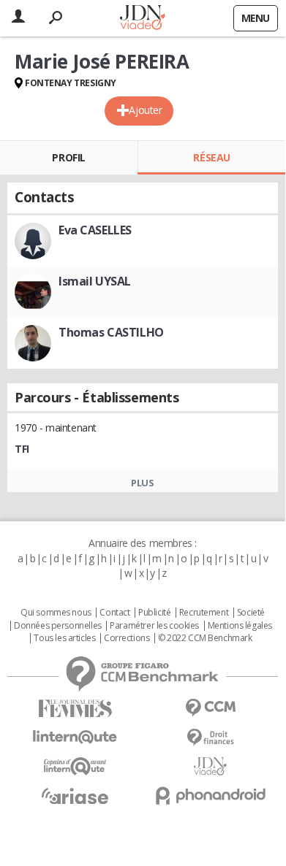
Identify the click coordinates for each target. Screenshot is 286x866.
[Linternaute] (75, 737)
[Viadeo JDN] (210, 766)
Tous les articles (64, 638)
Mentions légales (240, 626)
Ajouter (145, 110)
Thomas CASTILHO (111, 332)
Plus (142, 482)
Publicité (154, 613)
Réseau (211, 157)
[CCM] (210, 708)
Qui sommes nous (55, 613)
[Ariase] (75, 796)
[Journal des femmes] (75, 709)
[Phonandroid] (210, 795)
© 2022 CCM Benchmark (205, 638)
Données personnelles (58, 626)
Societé (251, 613)
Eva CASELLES (95, 230)
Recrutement (203, 613)
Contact (114, 613)
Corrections (126, 638)
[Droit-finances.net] (210, 738)
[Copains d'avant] (75, 766)
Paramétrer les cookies (154, 626)
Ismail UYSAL (95, 281)
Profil (68, 157)
